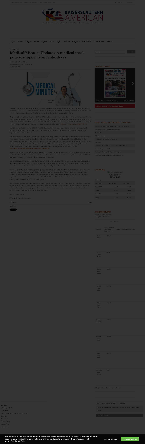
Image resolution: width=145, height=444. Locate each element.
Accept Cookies (131, 439)
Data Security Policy (18, 441)
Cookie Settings (111, 439)
